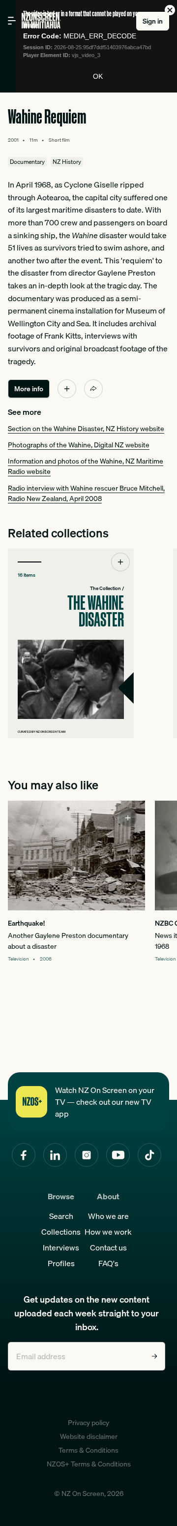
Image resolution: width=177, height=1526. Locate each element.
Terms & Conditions (88, 1450)
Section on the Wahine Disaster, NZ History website (86, 428)
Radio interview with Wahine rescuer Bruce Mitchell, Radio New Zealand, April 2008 (86, 493)
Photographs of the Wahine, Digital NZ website (78, 444)
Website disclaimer (89, 1436)
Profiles (61, 1263)
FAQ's (108, 1263)
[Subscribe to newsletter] (154, 1356)
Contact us (108, 1247)
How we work (108, 1231)
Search (61, 1216)
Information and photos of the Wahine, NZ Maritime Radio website (85, 466)
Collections (61, 1231)
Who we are (108, 1216)
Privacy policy (88, 1423)
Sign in (153, 21)
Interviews (61, 1247)
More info (28, 388)
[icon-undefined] (67, 388)
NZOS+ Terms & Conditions (89, 1464)
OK (98, 76)
